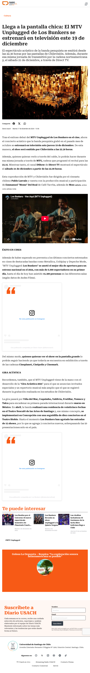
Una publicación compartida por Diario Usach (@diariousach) (32, 347)
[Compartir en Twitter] (19, 124)
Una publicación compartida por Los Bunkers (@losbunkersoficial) (32, 497)
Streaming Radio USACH (45, 662)
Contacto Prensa (67, 662)
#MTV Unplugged (12, 540)
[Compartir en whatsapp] (25, 124)
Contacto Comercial (40, 665)
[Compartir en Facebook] (14, 124)
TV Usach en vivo (23, 662)
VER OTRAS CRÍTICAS (45, 588)
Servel (55, 665)
